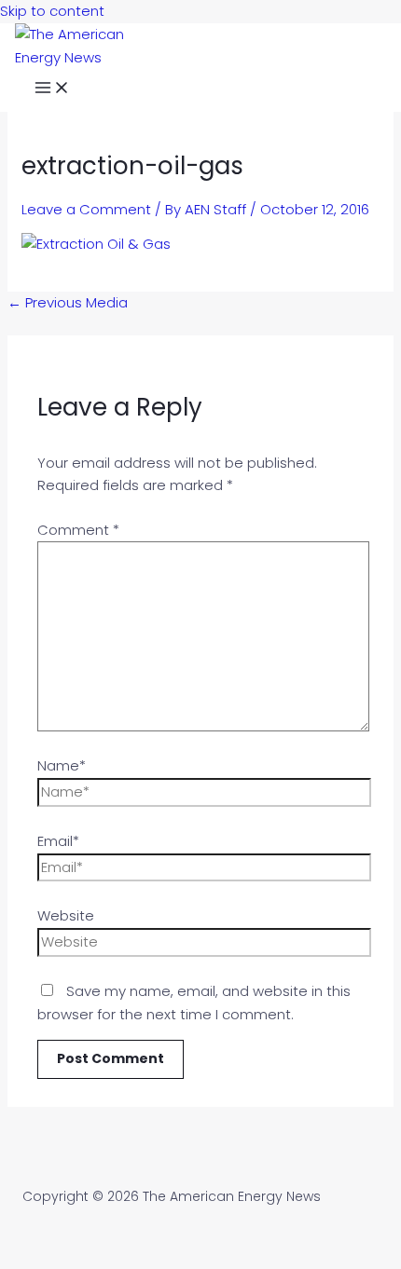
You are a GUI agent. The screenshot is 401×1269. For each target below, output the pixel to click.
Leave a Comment (86, 209)
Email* (58, 841)
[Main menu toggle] (52, 90)
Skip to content (52, 10)
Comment (78, 529)
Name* (61, 765)
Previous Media (67, 302)
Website (65, 915)
